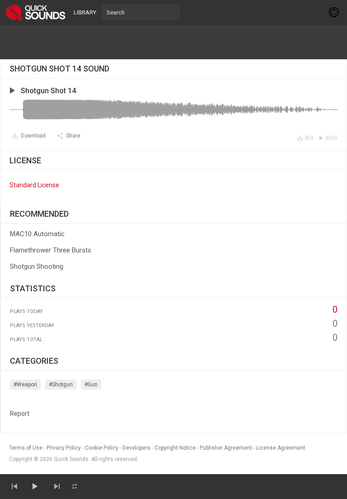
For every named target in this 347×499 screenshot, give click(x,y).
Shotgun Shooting (36, 266)
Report (19, 413)
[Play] (34, 486)
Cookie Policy (101, 448)
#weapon (25, 384)
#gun (91, 384)
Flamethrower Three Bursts (50, 250)
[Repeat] (74, 486)
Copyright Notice (175, 448)
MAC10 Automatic (37, 234)
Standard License (34, 185)
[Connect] (334, 12)
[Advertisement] (173, 42)
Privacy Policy (64, 448)
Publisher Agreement (226, 448)
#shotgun (61, 384)
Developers (136, 448)
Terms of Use (25, 448)
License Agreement (280, 448)
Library (85, 12)
